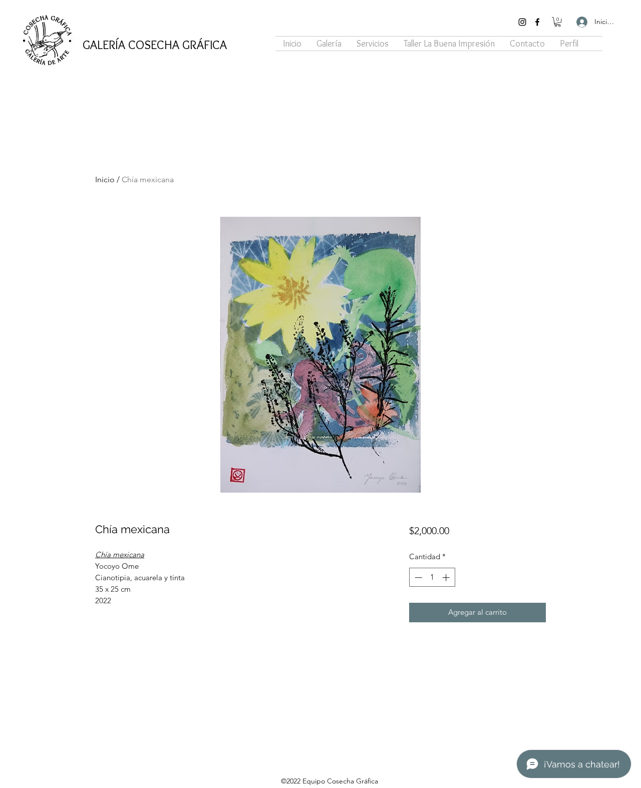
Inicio (105, 179)
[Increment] (447, 577)
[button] (557, 22)
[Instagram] (522, 22)
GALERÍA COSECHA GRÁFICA (155, 44)
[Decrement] (417, 577)
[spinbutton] (432, 577)
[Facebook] (537, 22)
